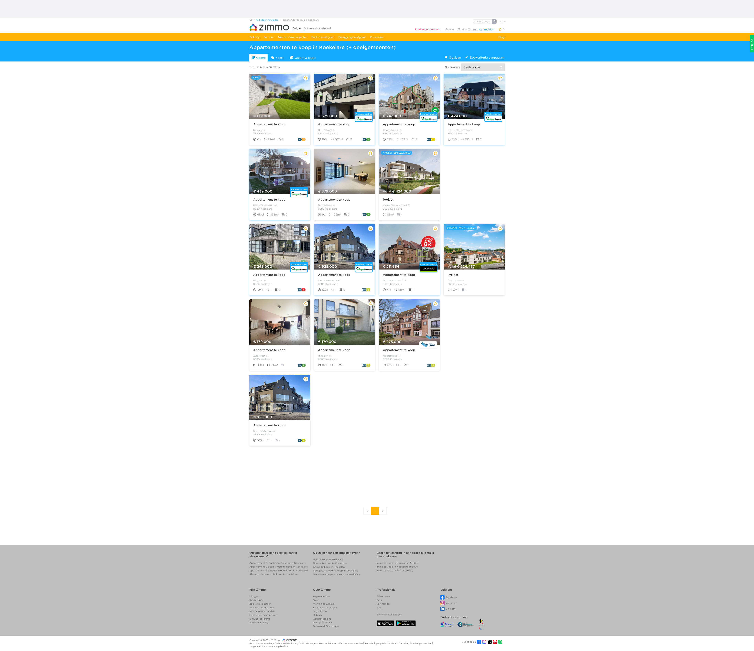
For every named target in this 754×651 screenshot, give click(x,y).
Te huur (269, 37)
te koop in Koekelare (267, 19)
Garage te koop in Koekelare (330, 563)
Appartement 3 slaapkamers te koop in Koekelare (278, 570)
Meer (448, 29)
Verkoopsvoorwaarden (351, 643)
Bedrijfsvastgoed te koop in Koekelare (335, 570)
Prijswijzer (377, 37)
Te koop (254, 37)
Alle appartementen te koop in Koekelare (273, 574)
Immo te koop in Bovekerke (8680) (397, 562)
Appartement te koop (269, 124)
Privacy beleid (298, 643)
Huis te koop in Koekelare (328, 559)
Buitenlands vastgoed (317, 28)
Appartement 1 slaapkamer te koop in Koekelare (277, 562)
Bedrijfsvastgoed (322, 37)
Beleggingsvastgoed (352, 37)
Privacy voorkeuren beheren (322, 643)
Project (388, 199)
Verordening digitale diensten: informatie (386, 643)
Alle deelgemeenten (421, 643)
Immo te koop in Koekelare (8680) (397, 566)
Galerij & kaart (305, 58)
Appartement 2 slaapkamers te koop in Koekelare (278, 566)
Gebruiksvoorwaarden (261, 643)
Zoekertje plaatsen (427, 29)
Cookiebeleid (282, 643)
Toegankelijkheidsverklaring (264, 646)
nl (501, 21)
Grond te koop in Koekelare (329, 566)
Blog (501, 37)
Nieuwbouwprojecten (292, 37)
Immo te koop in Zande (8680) (395, 570)
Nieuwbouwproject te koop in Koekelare (336, 574)
